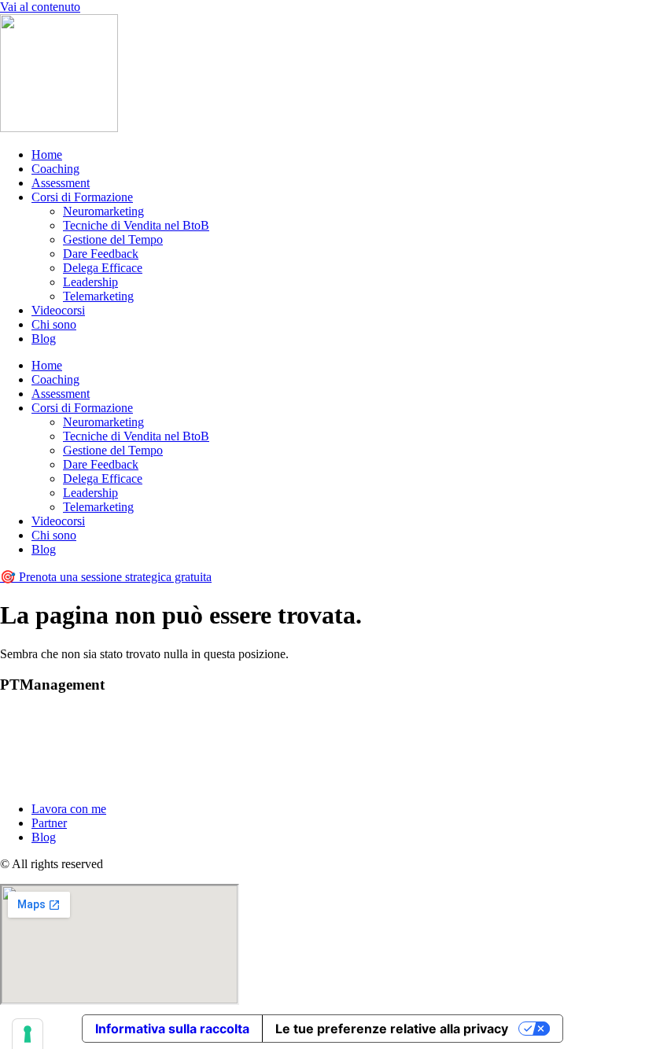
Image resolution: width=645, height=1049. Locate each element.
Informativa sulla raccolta (172, 1028)
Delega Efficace (102, 267)
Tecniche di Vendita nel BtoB (136, 225)
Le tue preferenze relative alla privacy (391, 1028)
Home (46, 154)
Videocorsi (58, 310)
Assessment (60, 183)
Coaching (55, 168)
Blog (43, 338)
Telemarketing (98, 296)
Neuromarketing (103, 211)
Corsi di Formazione (82, 197)
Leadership (90, 282)
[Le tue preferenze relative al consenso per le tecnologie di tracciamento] (27, 1034)
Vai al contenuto (40, 6)
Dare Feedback (100, 253)
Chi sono (53, 324)
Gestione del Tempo (113, 239)
